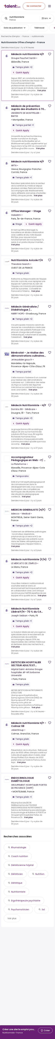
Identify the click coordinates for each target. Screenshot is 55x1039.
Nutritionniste (18, 891)
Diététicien (17, 874)
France (25, 36)
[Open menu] (49, 6)
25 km (45, 18)
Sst (43, 909)
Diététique (16, 882)
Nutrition (39, 874)
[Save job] (49, 54)
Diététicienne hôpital (22, 865)
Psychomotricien (20, 909)
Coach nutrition (19, 856)
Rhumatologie (18, 847)
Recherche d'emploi (10, 36)
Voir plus (41, 90)
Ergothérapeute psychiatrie (25, 900)
